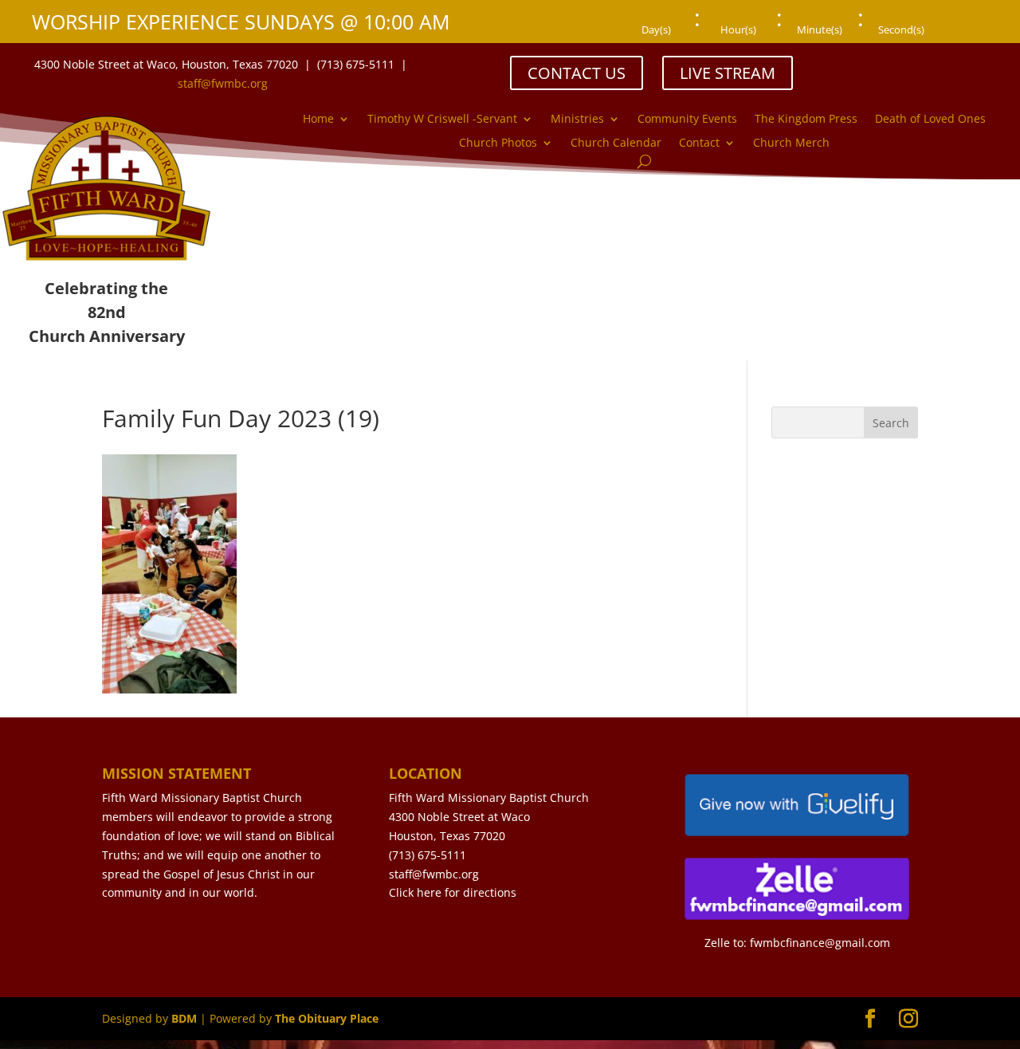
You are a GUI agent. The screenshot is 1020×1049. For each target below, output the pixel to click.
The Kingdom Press (806, 119)
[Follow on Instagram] (913, 64)
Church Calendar (616, 143)
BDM (184, 1018)
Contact (699, 143)
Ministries (577, 119)
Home (318, 119)
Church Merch (791, 143)
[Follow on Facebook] (881, 64)
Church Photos (498, 143)
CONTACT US (577, 73)
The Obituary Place (327, 1018)
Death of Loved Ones (930, 119)
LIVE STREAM (727, 73)
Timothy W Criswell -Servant (442, 119)
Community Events (687, 119)
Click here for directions (452, 892)
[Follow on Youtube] (945, 64)
